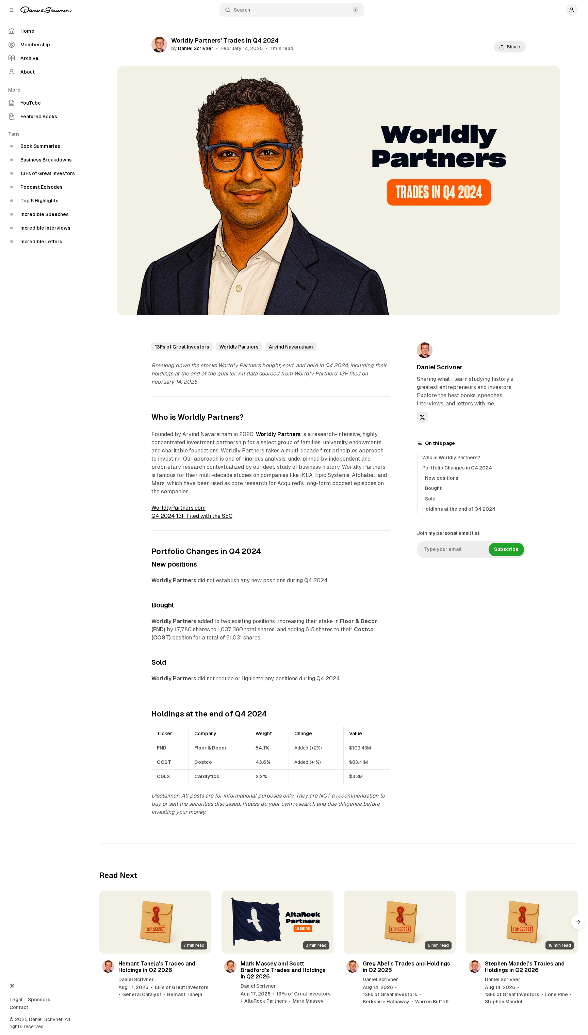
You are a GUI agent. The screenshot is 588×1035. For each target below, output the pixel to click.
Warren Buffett (432, 1001)
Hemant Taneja (184, 994)
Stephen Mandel (503, 1001)
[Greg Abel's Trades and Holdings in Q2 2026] (400, 922)
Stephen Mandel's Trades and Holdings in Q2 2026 (525, 966)
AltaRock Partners (265, 1001)
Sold (430, 498)
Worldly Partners (239, 347)
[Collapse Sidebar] (11, 10)
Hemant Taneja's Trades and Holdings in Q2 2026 (156, 966)
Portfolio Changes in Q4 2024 (457, 467)
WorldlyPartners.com (178, 508)
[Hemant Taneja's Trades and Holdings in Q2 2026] (155, 922)
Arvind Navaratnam (291, 347)
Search (242, 10)
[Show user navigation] (572, 10)
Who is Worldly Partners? (451, 457)
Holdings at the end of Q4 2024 (458, 509)
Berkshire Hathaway (386, 1001)
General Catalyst (141, 994)
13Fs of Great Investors (182, 347)
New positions (441, 478)
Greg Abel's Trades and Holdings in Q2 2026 (406, 966)
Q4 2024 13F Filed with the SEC (191, 516)
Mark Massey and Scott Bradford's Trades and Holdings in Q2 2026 (283, 970)
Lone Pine (556, 994)
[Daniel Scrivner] (45, 9)
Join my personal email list (448, 533)
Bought (433, 488)
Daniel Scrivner (195, 48)
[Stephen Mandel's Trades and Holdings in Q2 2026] (522, 922)
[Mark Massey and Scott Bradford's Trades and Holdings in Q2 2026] (277, 922)
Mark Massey (308, 1001)
